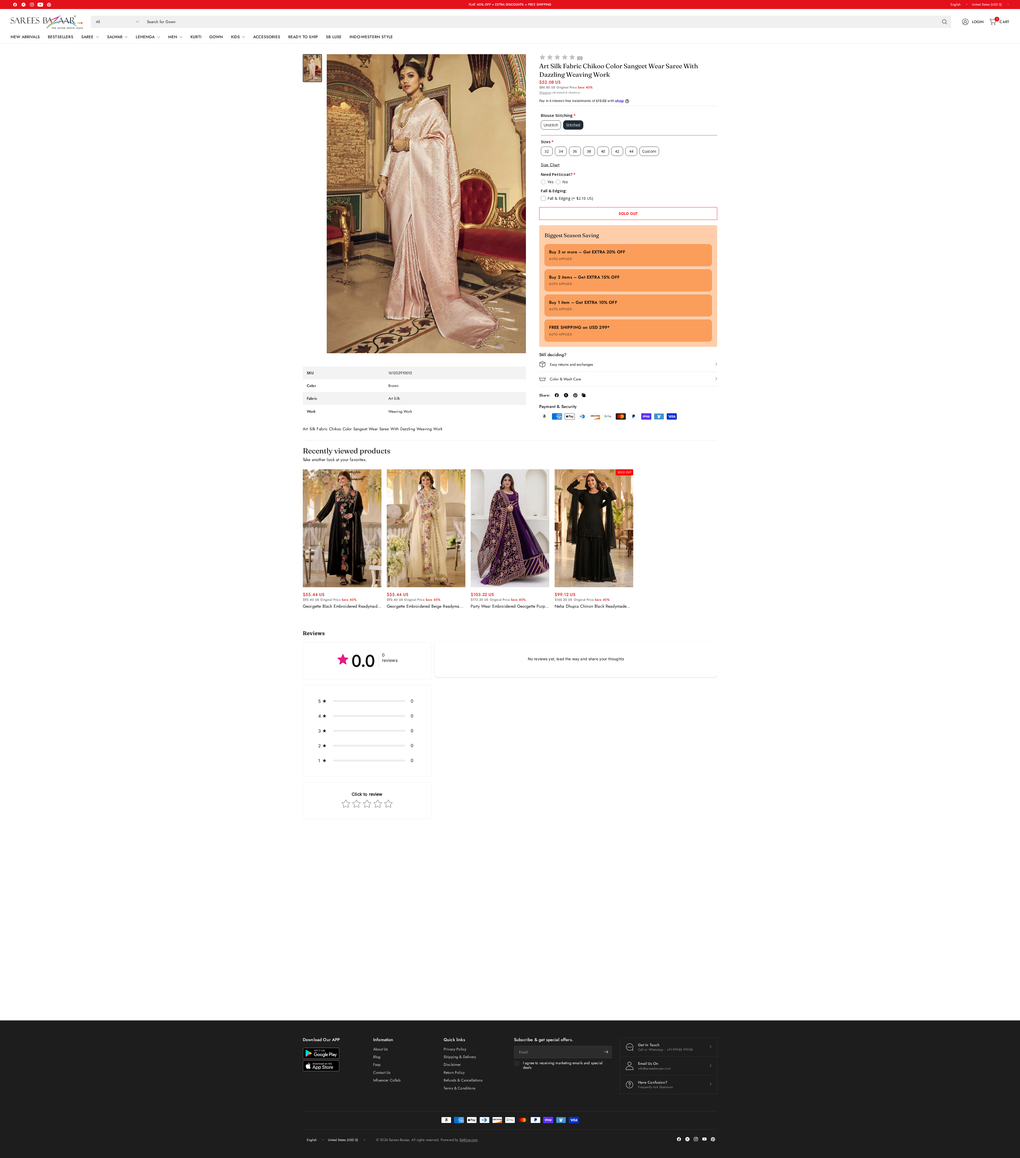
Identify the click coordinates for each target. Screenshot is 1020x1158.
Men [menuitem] (172, 37)
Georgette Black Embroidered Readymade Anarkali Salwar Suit (341, 606)
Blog (377, 1056)
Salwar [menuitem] (115, 37)
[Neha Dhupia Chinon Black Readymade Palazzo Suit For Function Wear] (594, 528)
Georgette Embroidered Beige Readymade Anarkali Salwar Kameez (425, 606)
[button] (367, 701)
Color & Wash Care (565, 379)
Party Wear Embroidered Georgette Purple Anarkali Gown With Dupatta (509, 606)
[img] (557, 58)
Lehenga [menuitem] (145, 37)
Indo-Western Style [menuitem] (371, 37)
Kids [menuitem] (235, 37)
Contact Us (382, 1072)
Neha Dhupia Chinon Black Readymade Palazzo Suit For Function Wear (591, 606)
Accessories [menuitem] (266, 37)
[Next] (717, 539)
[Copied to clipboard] (583, 395)
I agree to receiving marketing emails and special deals (562, 1065)
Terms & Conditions (459, 1088)
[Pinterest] (49, 4)
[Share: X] (566, 395)
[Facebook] (15, 4)
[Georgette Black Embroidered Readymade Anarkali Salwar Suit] (342, 528)
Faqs (377, 1064)
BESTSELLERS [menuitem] (60, 37)
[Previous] (303, 539)
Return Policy (454, 1072)
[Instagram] (32, 4)
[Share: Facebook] (556, 395)
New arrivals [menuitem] (25, 37)
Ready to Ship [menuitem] (303, 37)
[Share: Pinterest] (575, 395)
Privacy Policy (455, 1049)
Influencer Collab (387, 1080)
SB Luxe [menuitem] (334, 37)
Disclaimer (452, 1064)
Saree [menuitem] (87, 37)
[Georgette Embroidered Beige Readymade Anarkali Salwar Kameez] (426, 528)
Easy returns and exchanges (571, 364)
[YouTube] (40, 4)
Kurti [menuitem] (195, 37)
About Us (380, 1049)
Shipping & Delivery (460, 1056)
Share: (544, 395)
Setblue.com (469, 1139)
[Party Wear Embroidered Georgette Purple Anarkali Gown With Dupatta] (510, 528)
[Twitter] (23, 4)
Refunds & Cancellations (463, 1080)
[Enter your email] (606, 1052)
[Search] (944, 22)
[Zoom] (516, 64)
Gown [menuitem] (216, 37)
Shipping (545, 92)
